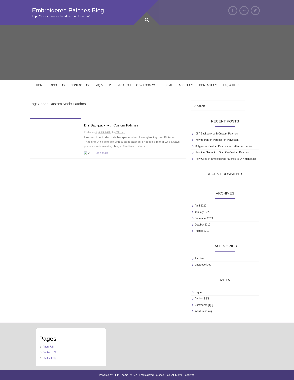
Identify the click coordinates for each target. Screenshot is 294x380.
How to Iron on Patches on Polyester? (217, 139)
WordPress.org (203, 311)
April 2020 (200, 205)
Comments (204, 304)
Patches (199, 258)
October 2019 (202, 224)
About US (57, 85)
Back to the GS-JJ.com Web (137, 85)
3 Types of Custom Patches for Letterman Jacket (224, 146)
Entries (202, 298)
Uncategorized (203, 264)
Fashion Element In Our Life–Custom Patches (222, 152)
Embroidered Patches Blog (68, 10)
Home (40, 85)
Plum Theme (120, 374)
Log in (198, 292)
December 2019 (204, 218)
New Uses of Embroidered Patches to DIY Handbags (226, 158)
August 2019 (202, 230)
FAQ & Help (103, 85)
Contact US (80, 85)
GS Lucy (120, 132)
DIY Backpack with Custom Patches (111, 125)
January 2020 (202, 212)
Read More (101, 152)
